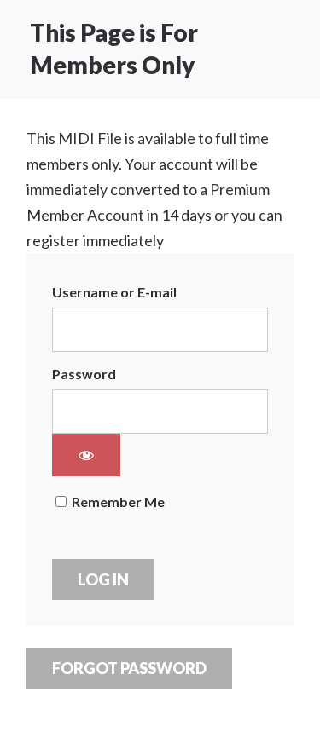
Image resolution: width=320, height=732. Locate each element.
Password (84, 374)
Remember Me (117, 501)
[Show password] (86, 455)
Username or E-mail (114, 292)
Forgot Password (129, 668)
